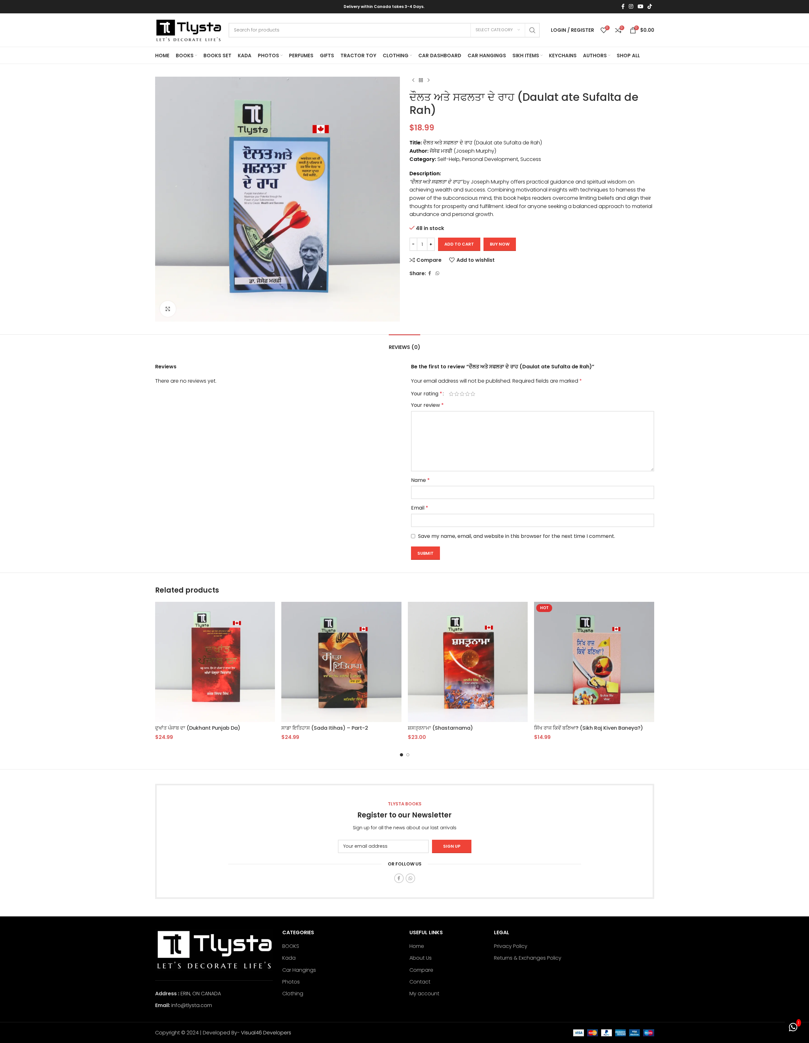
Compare (421, 970)
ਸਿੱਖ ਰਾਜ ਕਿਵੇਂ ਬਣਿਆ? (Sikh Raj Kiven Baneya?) (588, 728)
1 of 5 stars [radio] (451, 393)
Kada (289, 958)
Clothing (292, 993)
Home (416, 946)
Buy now (500, 244)
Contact (419, 981)
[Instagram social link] (631, 6)
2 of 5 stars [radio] (456, 393)
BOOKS (290, 946)
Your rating (426, 393)
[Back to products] (421, 80)
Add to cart (459, 244)
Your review (427, 405)
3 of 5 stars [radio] (462, 393)
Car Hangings (299, 970)
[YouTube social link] (640, 6)
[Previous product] (413, 80)
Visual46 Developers (266, 1032)
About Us (420, 958)
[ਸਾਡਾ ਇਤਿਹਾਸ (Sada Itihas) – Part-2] (341, 662)
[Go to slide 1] (401, 754)
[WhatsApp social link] (437, 273)
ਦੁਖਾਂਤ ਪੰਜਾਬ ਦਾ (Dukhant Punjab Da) (197, 728)
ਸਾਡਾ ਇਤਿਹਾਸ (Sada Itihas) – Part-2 (324, 728)
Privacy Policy (510, 946)
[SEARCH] (532, 30)
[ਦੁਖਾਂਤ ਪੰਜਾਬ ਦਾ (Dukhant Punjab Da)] (215, 662)
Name (420, 480)
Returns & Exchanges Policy (527, 958)
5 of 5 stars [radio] (473, 393)
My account (424, 993)
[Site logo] (188, 29)
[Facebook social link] (623, 6)
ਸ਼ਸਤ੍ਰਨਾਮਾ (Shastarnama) (440, 728)
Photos (291, 981)
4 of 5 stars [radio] (467, 393)
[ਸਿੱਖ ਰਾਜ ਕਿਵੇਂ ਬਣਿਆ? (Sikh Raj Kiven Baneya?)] (594, 662)
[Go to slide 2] (407, 754)
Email (419, 507)
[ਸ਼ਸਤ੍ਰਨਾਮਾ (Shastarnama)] (468, 662)
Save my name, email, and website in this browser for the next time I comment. (516, 536)
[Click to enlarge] (168, 309)
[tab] (404, 344)
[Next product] (428, 80)
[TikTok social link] (649, 6)
